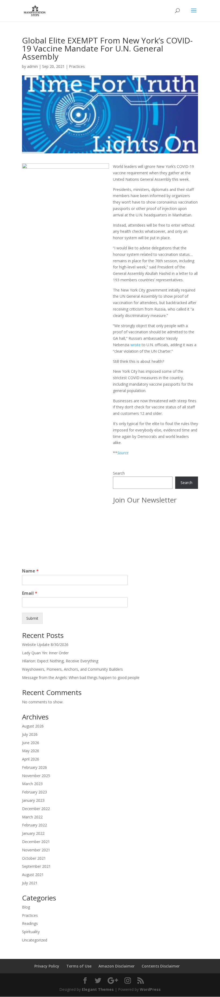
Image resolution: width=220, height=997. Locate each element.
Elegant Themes (98, 989)
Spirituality (31, 931)
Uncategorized (34, 940)
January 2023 (33, 800)
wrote (135, 344)
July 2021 (30, 882)
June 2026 (30, 742)
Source (123, 452)
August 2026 (33, 726)
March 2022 (32, 816)
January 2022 (33, 833)
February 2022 (34, 825)
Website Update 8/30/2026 (45, 644)
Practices (77, 66)
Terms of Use (78, 966)
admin (32, 66)
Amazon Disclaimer (116, 966)
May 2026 (30, 750)
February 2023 (34, 792)
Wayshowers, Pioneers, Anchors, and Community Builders (72, 669)
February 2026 (34, 767)
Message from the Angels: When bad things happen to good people (81, 677)
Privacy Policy (46, 966)
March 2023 (32, 783)
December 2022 (36, 808)
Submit (32, 618)
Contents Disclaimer (161, 966)
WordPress (150, 989)
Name (30, 571)
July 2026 (30, 734)
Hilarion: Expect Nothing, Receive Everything (60, 660)
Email (29, 593)
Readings (30, 923)
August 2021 (33, 874)
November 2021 (36, 849)
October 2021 (34, 858)
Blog (26, 907)
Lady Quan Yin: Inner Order (45, 652)
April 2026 (30, 759)
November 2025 (36, 775)
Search (119, 473)
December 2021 (36, 841)
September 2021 (36, 866)
